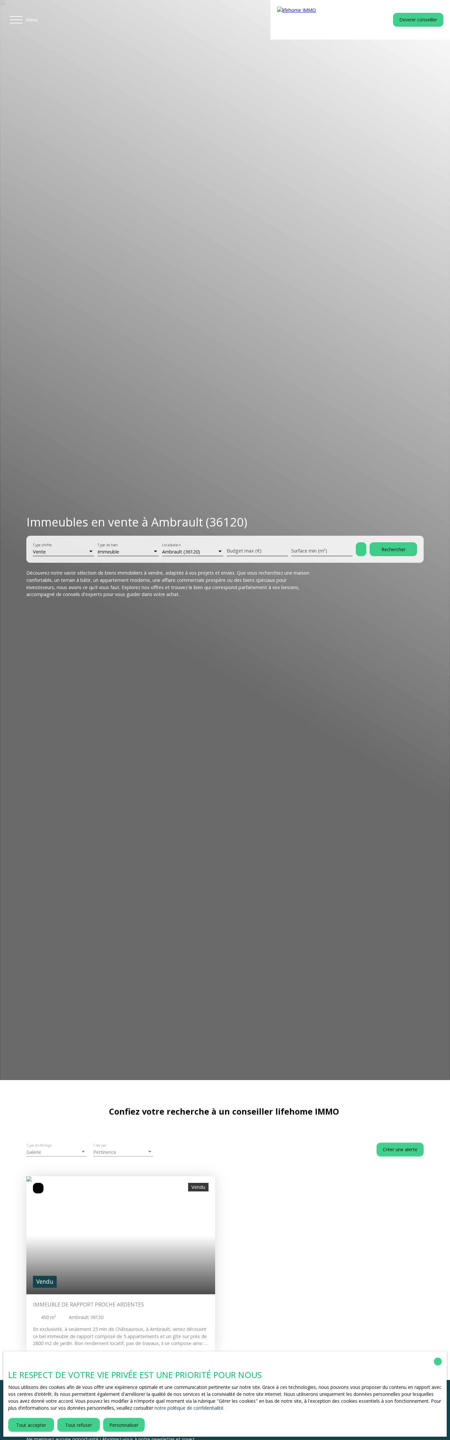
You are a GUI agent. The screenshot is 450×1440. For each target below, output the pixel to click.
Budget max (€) (244, 551)
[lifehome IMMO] (318, 20)
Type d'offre (42, 545)
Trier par (99, 1146)
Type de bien (108, 545)
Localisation (171, 545)
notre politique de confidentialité (189, 1408)
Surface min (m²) (309, 551)
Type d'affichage (39, 1146)
